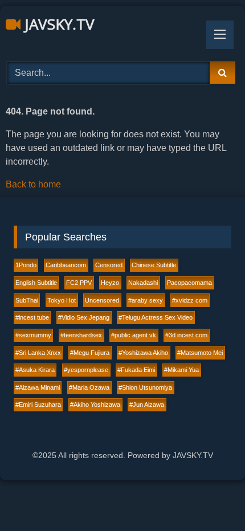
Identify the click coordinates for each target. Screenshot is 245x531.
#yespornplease (86, 369)
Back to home (33, 184)
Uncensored (102, 300)
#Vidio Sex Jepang (83, 317)
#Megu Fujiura (89, 352)
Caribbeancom (66, 265)
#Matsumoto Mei (200, 352)
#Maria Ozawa (89, 387)
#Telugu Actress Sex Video (156, 317)
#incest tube (32, 317)
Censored (108, 265)
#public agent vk (133, 335)
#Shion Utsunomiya (145, 387)
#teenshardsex (81, 335)
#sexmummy (33, 335)
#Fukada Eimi (136, 369)
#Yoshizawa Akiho (143, 352)
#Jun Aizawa (146, 404)
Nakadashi (143, 282)
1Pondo (25, 265)
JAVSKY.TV (58, 24)
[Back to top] (209, 497)
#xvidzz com (189, 300)
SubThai (26, 300)
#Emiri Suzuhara (38, 404)
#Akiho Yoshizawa (95, 404)
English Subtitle (36, 282)
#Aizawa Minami (37, 387)
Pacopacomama (189, 282)
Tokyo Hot (61, 300)
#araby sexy (145, 300)
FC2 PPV (79, 282)
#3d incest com (186, 335)
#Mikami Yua (181, 369)
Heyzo (110, 282)
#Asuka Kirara (35, 369)
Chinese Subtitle (154, 265)
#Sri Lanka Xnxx (38, 352)
